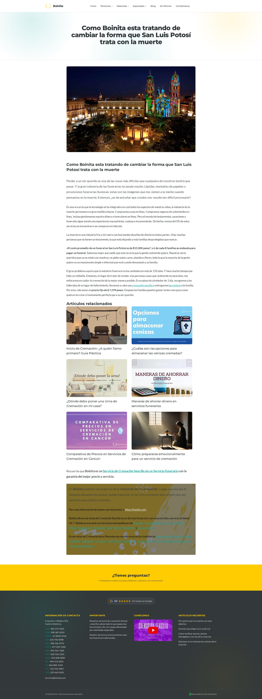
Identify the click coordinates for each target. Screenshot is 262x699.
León (109, 527)
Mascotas (122, 6)
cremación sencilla (142, 285)
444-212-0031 (57, 661)
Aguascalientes (153, 523)
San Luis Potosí (146, 527)
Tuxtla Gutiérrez (181, 541)
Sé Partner (166, 6)
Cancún (167, 523)
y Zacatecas (86, 546)
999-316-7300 (57, 650)
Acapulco (138, 523)
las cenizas (175, 285)
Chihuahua (88, 541)
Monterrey (129, 527)
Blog (153, 6)
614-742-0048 (57, 639)
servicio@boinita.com (55, 678)
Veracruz (74, 546)
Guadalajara (85, 527)
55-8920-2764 (59, 636)
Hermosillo (99, 527)
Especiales (138, 6)
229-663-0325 (57, 672)
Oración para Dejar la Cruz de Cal (194, 628)
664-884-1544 (56, 665)
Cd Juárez (100, 541)
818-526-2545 (57, 654)
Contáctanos (183, 6)
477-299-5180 (59, 647)
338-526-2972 (57, 643)
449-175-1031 (57, 628)
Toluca (167, 541)
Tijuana (158, 541)
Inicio (93, 6)
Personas (106, 6)
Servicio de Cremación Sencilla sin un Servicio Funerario (140, 471)
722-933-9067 (57, 668)
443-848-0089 (58, 658)
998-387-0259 (57, 632)
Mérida (117, 527)
